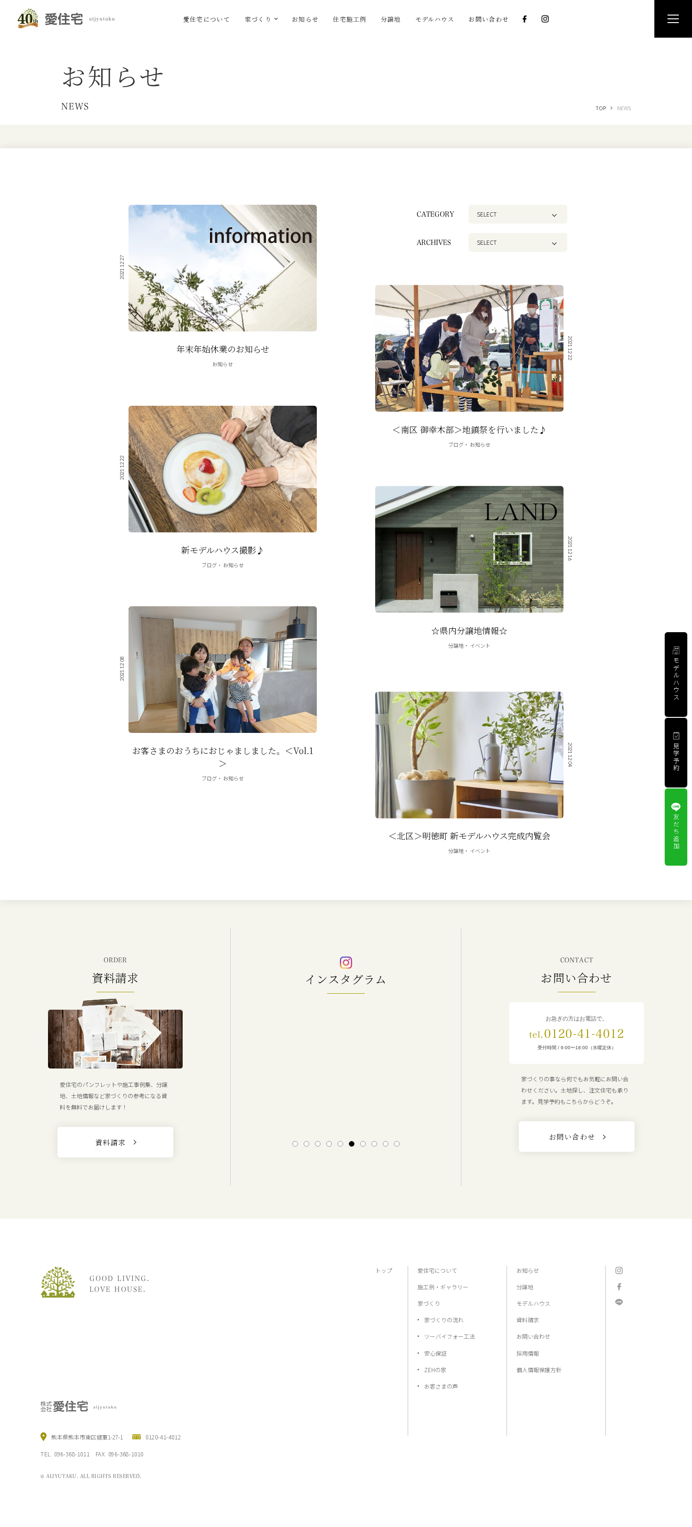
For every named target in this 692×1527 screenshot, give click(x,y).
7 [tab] (363, 1144)
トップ (383, 1270)
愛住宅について (437, 1270)
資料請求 (527, 1320)
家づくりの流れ (444, 1320)
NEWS (624, 108)
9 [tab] (385, 1144)
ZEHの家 (435, 1370)
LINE (619, 1302)
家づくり (429, 1303)
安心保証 (435, 1353)
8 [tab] (374, 1144)
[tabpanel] (346, 1066)
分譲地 (524, 1287)
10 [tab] (397, 1144)
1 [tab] (295, 1144)
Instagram (545, 19)
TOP (600, 108)
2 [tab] (306, 1144)
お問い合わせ (533, 1336)
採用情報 (527, 1353)
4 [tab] (329, 1144)
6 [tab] (352, 1144)
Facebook (524, 19)
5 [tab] (340, 1144)
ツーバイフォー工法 (449, 1336)
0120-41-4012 (576, 1033)
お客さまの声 (441, 1386)
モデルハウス (533, 1303)
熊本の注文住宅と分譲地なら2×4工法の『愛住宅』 (70, 18)
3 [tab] (318, 1144)
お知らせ (527, 1270)
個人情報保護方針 (539, 1370)
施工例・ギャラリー (443, 1287)
